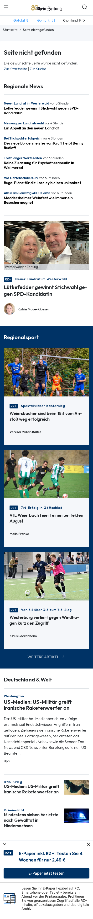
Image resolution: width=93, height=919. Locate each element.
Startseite (10, 30)
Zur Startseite (15, 68)
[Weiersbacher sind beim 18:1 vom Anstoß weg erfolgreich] (46, 371)
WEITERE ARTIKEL (43, 656)
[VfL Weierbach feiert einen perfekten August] (46, 473)
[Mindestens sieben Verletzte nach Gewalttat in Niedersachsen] (76, 815)
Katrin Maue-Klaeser (33, 309)
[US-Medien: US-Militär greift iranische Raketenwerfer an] (76, 787)
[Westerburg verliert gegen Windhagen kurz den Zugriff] (46, 575)
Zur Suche (38, 68)
